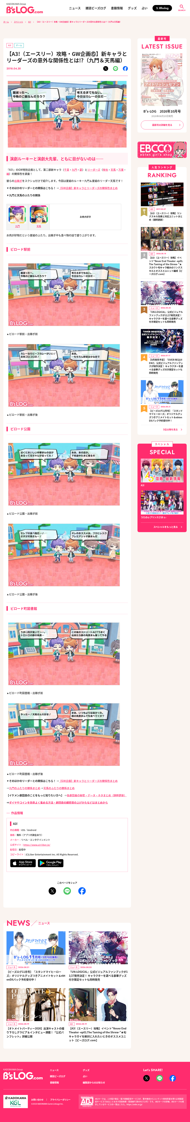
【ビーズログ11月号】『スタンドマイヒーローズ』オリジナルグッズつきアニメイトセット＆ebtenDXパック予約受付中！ (35, 975)
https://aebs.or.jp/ (134, 1104)
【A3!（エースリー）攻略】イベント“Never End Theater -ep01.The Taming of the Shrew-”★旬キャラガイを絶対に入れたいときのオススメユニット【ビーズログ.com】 (97, 1034)
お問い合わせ (37, 1099)
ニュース (75, 8)
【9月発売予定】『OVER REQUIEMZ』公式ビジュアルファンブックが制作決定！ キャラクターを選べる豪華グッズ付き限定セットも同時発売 (166, 366)
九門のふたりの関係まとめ (24, 788)
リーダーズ (93, 169)
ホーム (6, 22)
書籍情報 (117, 8)
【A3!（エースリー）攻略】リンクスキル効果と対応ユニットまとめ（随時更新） (165, 216)
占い (145, 8)
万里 (121, 169)
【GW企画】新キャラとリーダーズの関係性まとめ (88, 188)
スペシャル (18, 22)
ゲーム (19, 45)
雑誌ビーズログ (96, 8)
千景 (66, 169)
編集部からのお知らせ (94, 1082)
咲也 (105, 169)
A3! (29, 22)
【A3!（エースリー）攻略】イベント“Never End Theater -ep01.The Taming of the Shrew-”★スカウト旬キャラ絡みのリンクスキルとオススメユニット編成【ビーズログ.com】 (166, 266)
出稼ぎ (18, 181)
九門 (74, 169)
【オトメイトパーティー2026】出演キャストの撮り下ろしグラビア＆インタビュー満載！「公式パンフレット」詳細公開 (35, 1032)
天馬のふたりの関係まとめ (59, 788)
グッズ (132, 8)
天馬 (113, 169)
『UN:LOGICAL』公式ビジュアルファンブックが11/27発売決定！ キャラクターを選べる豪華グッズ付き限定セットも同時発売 (98, 975)
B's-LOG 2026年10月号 (162, 111)
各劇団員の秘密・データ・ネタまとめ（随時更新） (97, 795)
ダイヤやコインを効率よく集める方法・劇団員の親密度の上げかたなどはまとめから (58, 802)
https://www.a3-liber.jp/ (36, 844)
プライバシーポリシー (60, 1099)
